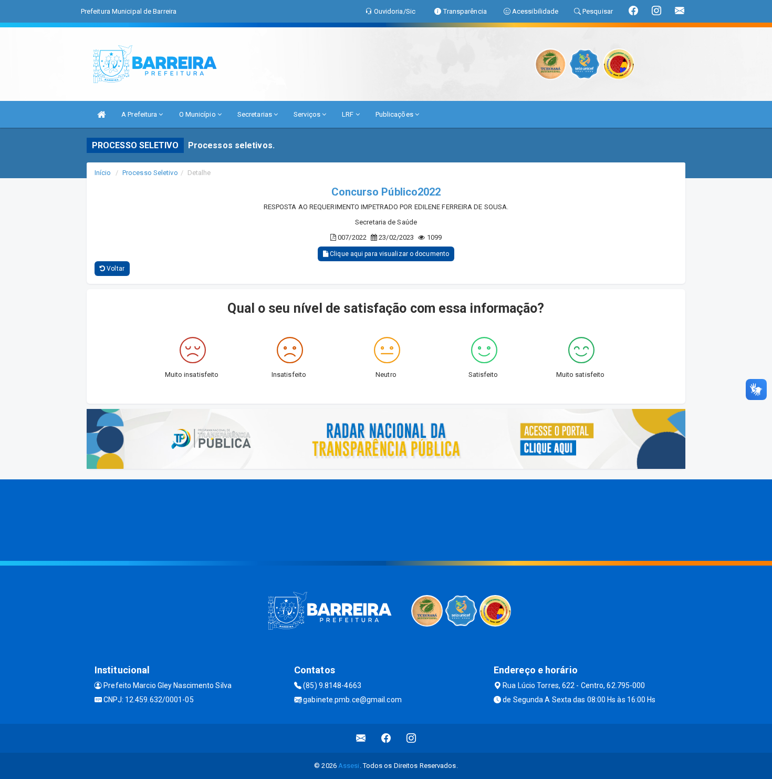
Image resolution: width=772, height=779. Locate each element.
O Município (198, 114)
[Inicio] (101, 114)
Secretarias (255, 114)
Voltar (114, 268)
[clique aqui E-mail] (361, 738)
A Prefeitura (140, 114)
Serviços (308, 114)
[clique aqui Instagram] (411, 738)
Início (103, 173)
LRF (348, 114)
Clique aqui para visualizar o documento (388, 254)
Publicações (395, 114)
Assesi (349, 766)
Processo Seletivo (150, 173)
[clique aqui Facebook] (386, 738)
